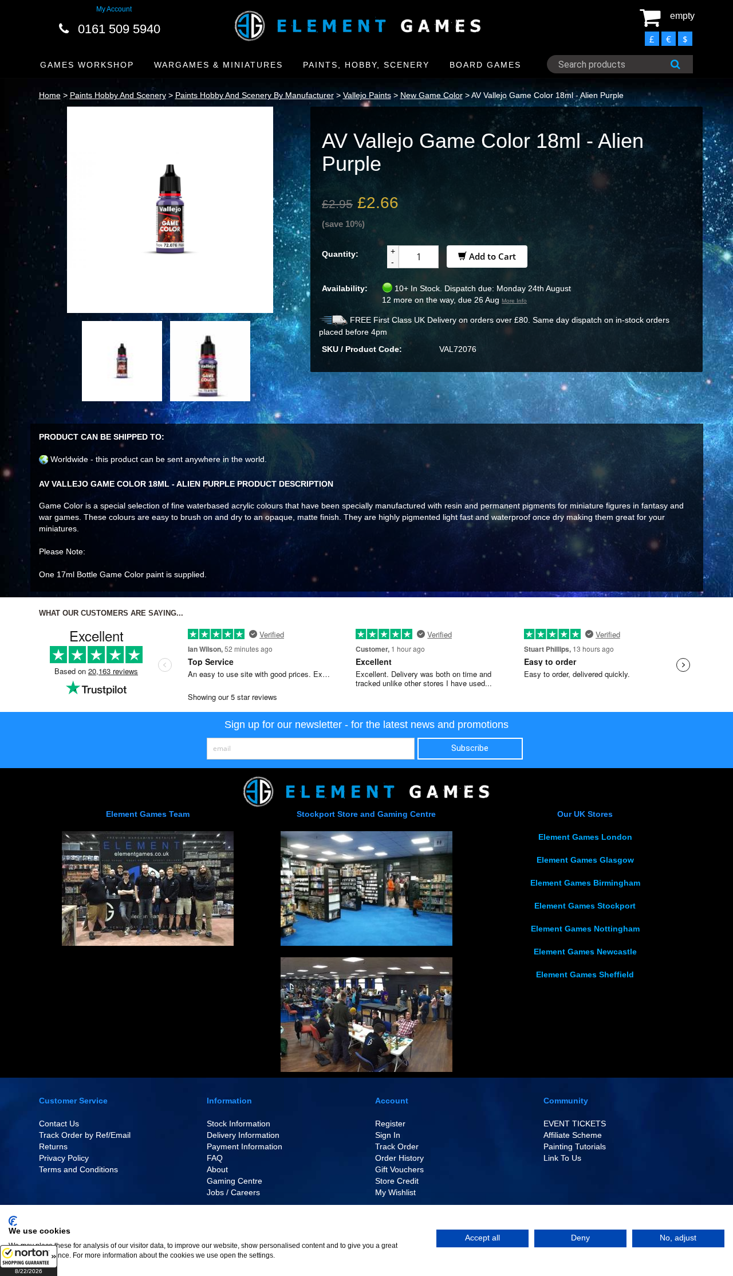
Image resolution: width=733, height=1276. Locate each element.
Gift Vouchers (399, 1169)
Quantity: (340, 254)
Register (390, 1123)
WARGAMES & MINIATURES (218, 64)
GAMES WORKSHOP (87, 64)
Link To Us (562, 1158)
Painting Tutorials (574, 1146)
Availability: (345, 288)
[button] (28, 1260)
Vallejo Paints (367, 95)
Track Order (397, 1146)
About (217, 1169)
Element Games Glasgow (585, 859)
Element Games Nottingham (585, 928)
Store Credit (397, 1180)
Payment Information (244, 1146)
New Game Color (431, 95)
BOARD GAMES (485, 64)
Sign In (387, 1135)
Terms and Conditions (78, 1169)
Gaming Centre (234, 1180)
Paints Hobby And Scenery (118, 95)
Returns (53, 1146)
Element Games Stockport (585, 905)
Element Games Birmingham (585, 882)
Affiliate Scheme (572, 1135)
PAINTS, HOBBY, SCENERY (366, 64)
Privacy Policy (64, 1158)
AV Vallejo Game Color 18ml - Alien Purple (547, 95)
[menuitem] (87, 65)
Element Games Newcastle (585, 951)
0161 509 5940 (119, 29)
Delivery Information (243, 1135)
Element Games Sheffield (585, 974)
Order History (399, 1158)
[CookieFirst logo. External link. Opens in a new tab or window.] (13, 1221)
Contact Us (59, 1123)
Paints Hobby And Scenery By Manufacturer (254, 95)
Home (50, 95)
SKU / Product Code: (362, 349)
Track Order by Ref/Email (85, 1135)
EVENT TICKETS (574, 1123)
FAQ (215, 1158)
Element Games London (585, 836)
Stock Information (238, 1123)
